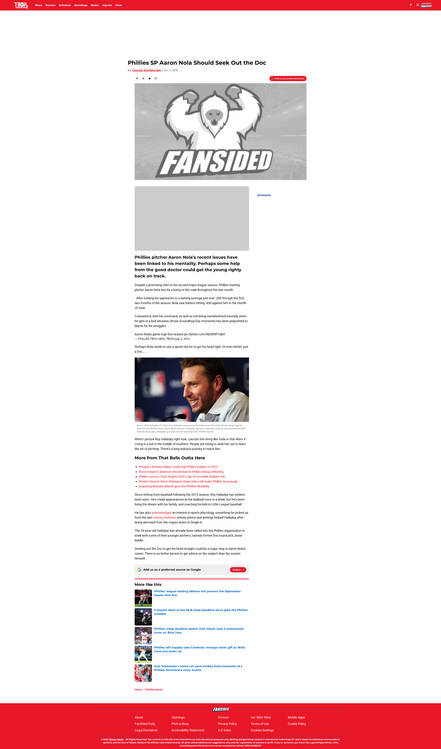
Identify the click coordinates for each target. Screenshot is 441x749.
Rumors (50, 5)
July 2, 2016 (182, 339)
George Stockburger (146, 70)
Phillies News (154, 689)
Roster (95, 5)
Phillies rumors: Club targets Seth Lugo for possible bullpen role (182, 476)
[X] (417, 4)
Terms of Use (260, 724)
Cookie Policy (297, 724)
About (139, 717)
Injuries (107, 5)
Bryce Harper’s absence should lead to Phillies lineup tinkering (181, 471)
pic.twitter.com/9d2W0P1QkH (204, 334)
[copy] (155, 78)
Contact (223, 717)
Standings (80, 5)
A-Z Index (224, 730)
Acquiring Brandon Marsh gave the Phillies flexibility (174, 486)
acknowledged (161, 512)
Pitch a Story (180, 724)
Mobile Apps (296, 717)
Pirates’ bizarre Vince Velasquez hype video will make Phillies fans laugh (188, 481)
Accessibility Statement (188, 730)
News (38, 5)
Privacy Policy (227, 724)
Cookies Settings (262, 730)
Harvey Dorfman (164, 517)
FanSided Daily (145, 724)
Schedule (65, 5)
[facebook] (411, 4)
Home (138, 689)
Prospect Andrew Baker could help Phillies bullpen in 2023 (178, 467)
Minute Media (116, 739)
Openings (178, 717)
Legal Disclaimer (146, 730)
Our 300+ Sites (261, 717)
